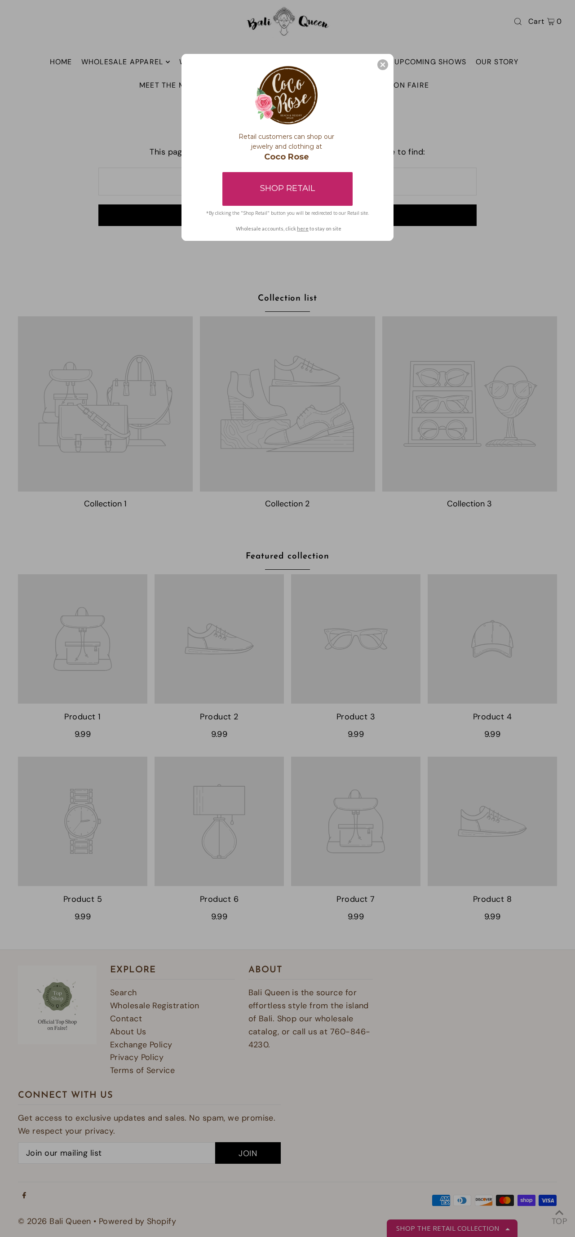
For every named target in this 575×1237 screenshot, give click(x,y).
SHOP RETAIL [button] (287, 188)
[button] (382, 64)
